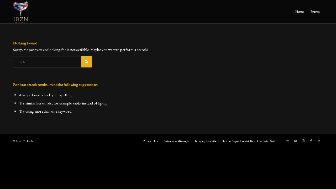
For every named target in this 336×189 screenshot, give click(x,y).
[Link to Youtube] (295, 141)
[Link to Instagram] (303, 141)
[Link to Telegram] (287, 141)
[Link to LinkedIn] (319, 141)
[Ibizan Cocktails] (20, 11)
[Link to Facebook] (311, 141)
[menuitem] (299, 11)
